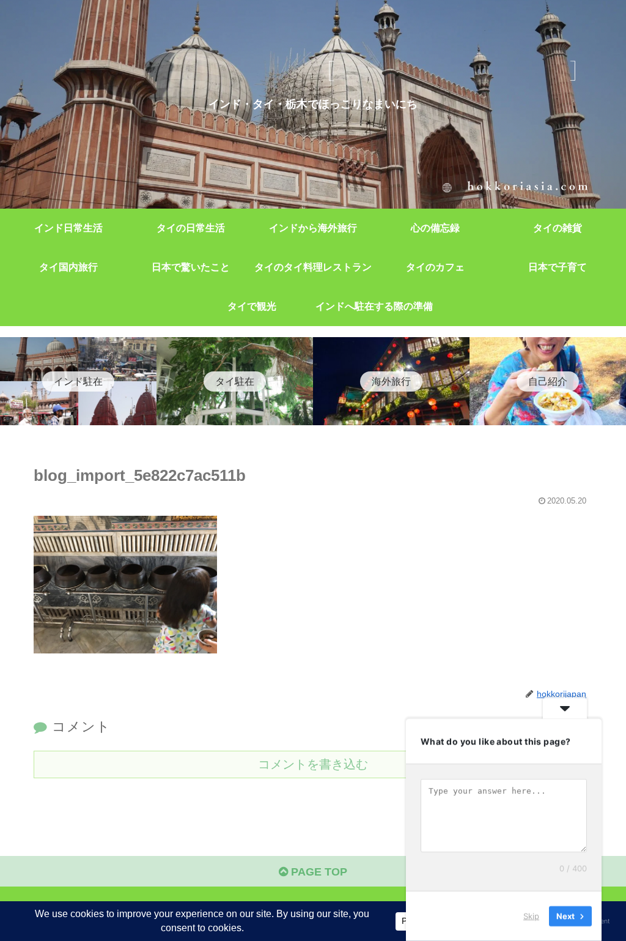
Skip (531, 916)
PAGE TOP (317, 872)
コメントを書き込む (313, 764)
